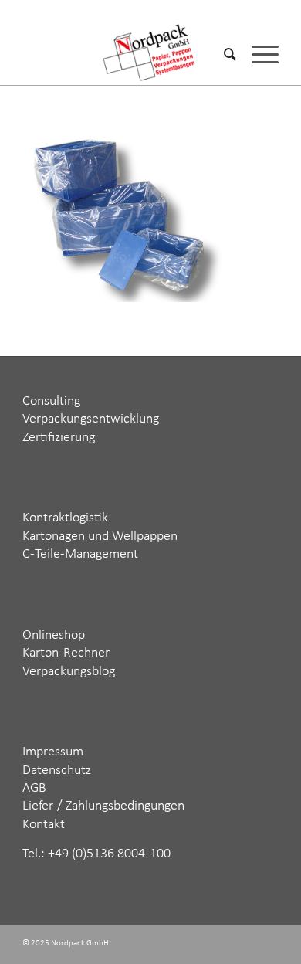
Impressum (52, 752)
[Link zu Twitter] (197, 944)
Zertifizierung (58, 437)
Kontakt (43, 824)
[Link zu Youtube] (267, 944)
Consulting (51, 401)
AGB (34, 788)
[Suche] (222, 54)
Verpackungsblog (68, 671)
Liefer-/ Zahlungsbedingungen (103, 806)
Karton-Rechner (66, 653)
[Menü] (257, 54)
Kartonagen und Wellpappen (100, 536)
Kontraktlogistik (65, 518)
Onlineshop (53, 635)
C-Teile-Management (80, 554)
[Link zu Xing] (220, 944)
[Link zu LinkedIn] (243, 944)
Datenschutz (56, 770)
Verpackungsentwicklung (90, 419)
